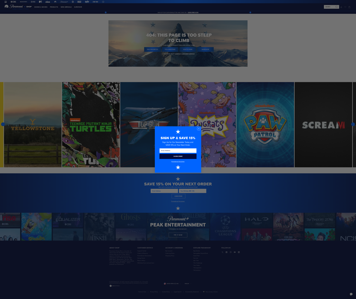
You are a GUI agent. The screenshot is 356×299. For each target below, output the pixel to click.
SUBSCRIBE (178, 156)
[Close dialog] (198, 128)
